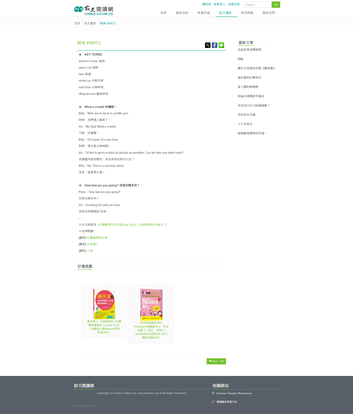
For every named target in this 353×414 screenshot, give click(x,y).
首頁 (163, 13)
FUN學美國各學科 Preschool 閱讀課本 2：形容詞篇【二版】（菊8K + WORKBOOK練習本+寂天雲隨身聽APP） (151, 330)
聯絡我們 (269, 13)
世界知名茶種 (246, 114)
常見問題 (247, 13)
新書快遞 (203, 13)
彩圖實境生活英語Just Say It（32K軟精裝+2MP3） (132, 224)
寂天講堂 (225, 13)
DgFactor (90, 405)
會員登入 (219, 4)
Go (276, 4)
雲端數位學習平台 (227, 401)
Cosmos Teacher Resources (234, 393)
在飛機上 (93, 244)
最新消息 (182, 13)
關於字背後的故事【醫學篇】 (257, 68)
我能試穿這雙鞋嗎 (249, 49)
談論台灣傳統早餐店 (251, 96)
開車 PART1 (89, 42)
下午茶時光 (245, 124)
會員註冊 (234, 4)
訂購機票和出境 (97, 237)
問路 (241, 59)
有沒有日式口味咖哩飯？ (254, 105)
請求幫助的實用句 (249, 77)
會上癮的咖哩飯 (248, 86)
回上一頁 (218, 361)
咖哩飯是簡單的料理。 (252, 133)
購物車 (206, 4)
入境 (90, 250)
